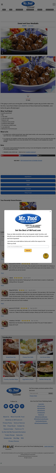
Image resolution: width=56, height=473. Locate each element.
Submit (28, 250)
